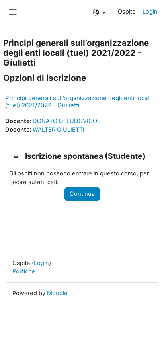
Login (150, 11)
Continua (82, 193)
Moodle (57, 293)
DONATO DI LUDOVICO (65, 121)
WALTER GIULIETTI (58, 129)
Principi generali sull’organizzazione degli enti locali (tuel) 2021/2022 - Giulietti (78, 101)
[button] (99, 12)
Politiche (23, 271)
